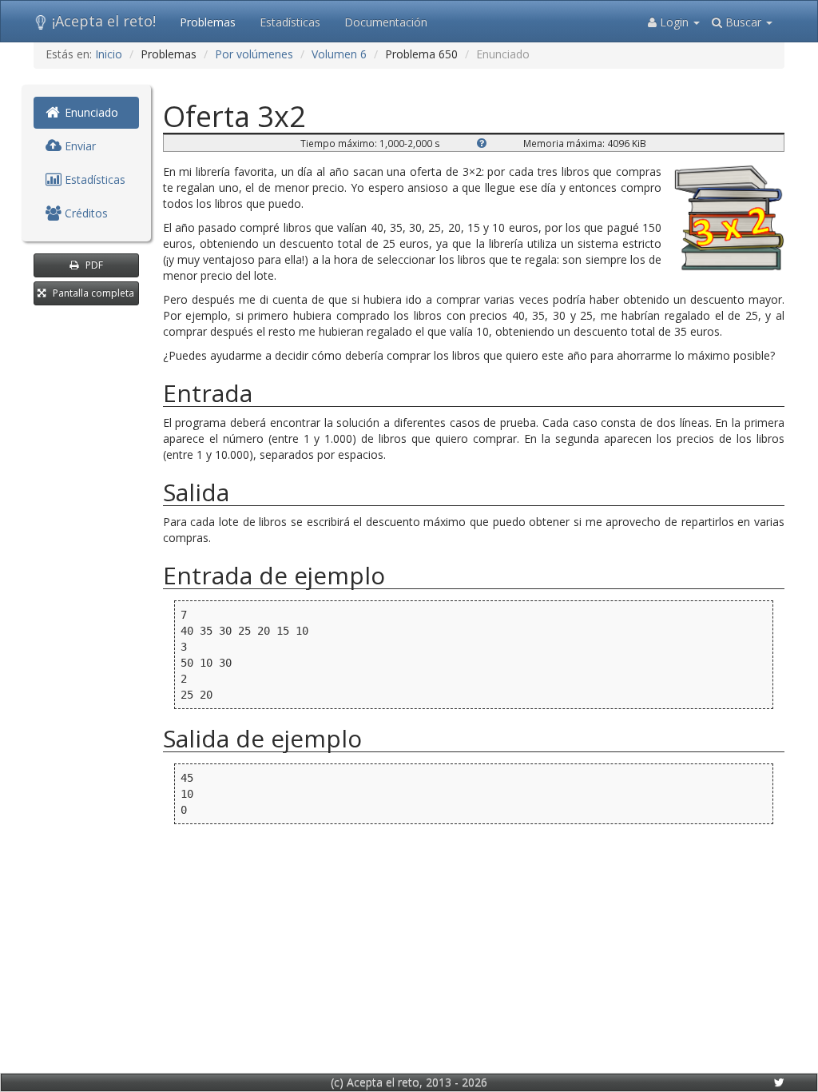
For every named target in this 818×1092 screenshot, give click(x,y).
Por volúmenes (254, 54)
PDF (94, 265)
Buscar (743, 22)
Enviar (79, 145)
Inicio (108, 54)
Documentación (385, 22)
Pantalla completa (93, 293)
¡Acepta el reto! (104, 20)
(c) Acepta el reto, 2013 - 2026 (409, 1082)
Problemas (208, 22)
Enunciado (90, 112)
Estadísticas (290, 22)
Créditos (85, 213)
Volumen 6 (339, 54)
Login (674, 22)
